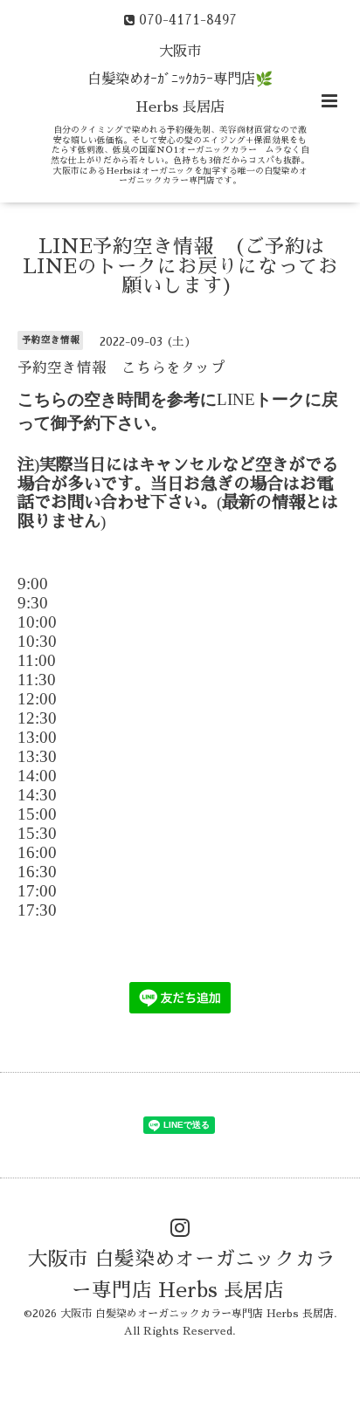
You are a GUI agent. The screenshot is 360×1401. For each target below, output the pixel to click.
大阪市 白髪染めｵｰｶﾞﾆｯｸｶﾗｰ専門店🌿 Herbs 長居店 (180, 79)
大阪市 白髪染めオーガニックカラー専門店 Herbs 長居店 (182, 1274)
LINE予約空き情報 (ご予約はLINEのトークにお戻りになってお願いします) (180, 266)
